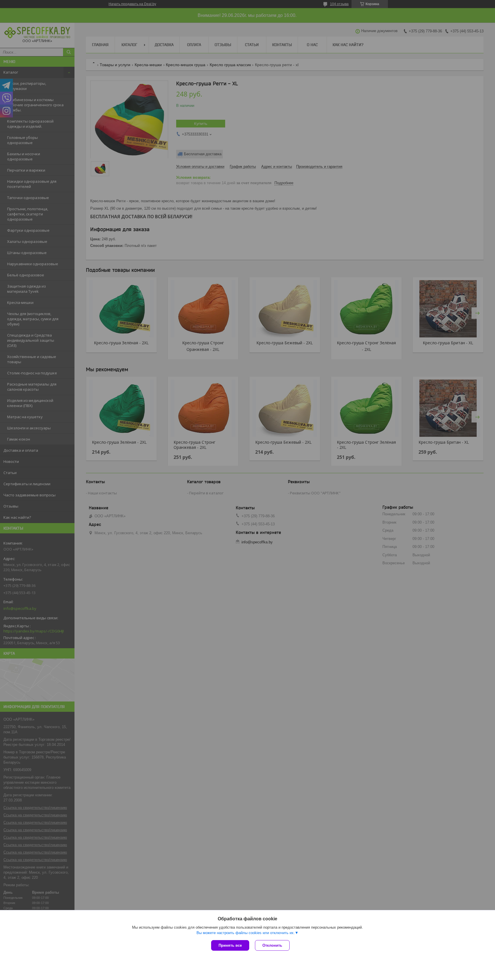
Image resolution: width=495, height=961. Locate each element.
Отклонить (272, 945)
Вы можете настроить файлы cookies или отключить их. (246, 933)
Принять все (230, 945)
